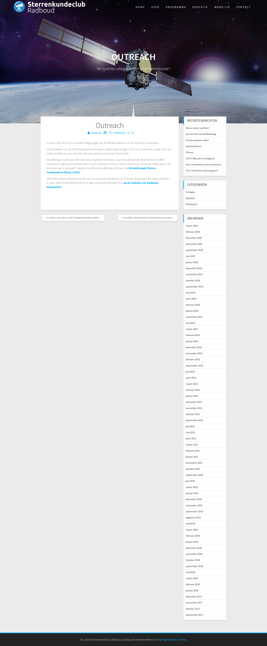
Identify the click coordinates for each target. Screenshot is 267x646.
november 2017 (194, 602)
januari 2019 (192, 541)
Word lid (222, 7)
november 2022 (194, 353)
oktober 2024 (193, 280)
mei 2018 (190, 572)
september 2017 (194, 614)
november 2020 (194, 462)
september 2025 (194, 250)
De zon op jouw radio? (197, 140)
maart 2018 (192, 578)
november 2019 (194, 505)
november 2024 (194, 274)
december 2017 (194, 596)
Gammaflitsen (193, 146)
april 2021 (191, 438)
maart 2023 (192, 329)
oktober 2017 (193, 608)
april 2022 (191, 377)
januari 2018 (192, 590)
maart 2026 (192, 225)
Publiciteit (119, 133)
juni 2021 (190, 426)
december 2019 (194, 499)
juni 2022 (190, 371)
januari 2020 (192, 493)
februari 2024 (193, 304)
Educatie (200, 7)
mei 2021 (190, 432)
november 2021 (194, 408)
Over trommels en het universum (203, 164)
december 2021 (194, 401)
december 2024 (194, 268)
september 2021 (194, 420)
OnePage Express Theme (171, 639)
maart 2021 (192, 444)
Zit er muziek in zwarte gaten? (202, 170)
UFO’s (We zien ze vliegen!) (200, 158)
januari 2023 (192, 341)
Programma (176, 7)
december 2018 (194, 547)
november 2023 (194, 316)
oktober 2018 (193, 560)
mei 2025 (190, 256)
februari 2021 (193, 450)
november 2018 (194, 554)
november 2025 (194, 243)
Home (140, 7)
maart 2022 (192, 383)
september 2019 (194, 511)
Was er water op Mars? (198, 127)
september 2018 (194, 566)
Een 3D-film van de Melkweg (201, 134)
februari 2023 (193, 335)
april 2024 (191, 298)
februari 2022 (193, 389)
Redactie (96, 133)
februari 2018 (193, 584)
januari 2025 (192, 262)
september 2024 (194, 286)
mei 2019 (190, 523)
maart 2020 (192, 487)
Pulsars (190, 152)
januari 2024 (192, 310)
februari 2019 (193, 535)
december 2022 (194, 347)
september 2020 (194, 474)
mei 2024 (190, 292)
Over (155, 7)
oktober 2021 (193, 414)
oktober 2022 (193, 359)
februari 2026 (193, 231)
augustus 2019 (193, 517)
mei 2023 (190, 323)
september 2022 (194, 365)
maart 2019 (192, 529)
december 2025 (194, 237)
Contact (243, 7)
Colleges (190, 192)
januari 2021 (192, 456)
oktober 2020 (193, 468)
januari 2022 (192, 395)
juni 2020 (190, 480)
